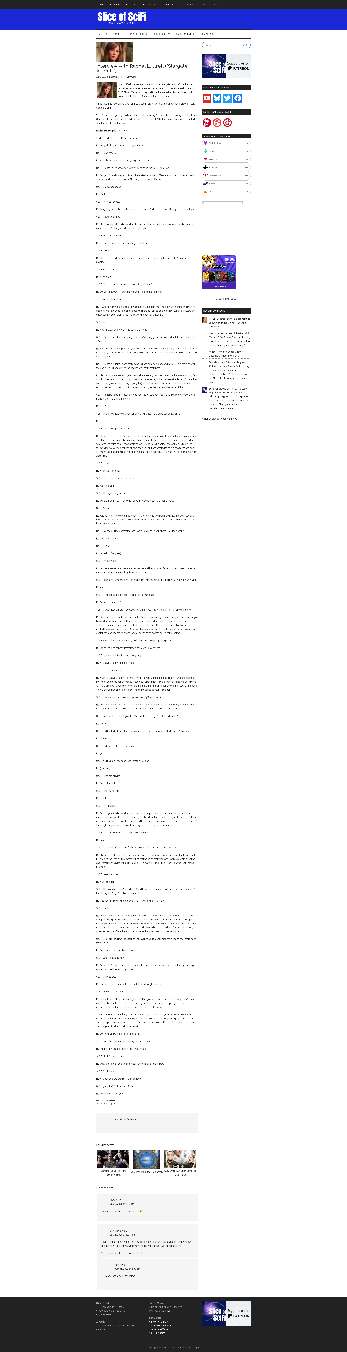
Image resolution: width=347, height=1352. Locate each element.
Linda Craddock (115, 77)
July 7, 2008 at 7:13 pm (122, 1203)
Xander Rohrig (216, 351)
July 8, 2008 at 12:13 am (123, 1234)
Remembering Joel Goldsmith (147, 1171)
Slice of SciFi (122, 18)
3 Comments (130, 77)
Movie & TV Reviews (226, 299)
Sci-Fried (165, 1310)
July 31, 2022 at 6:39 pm (127, 1268)
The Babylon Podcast (160, 1325)
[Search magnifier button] (247, 45)
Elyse (113, 1199)
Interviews (110, 1101)
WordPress (187, 1348)
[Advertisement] (201, 18)
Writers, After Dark (158, 1321)
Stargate (111, 1104)
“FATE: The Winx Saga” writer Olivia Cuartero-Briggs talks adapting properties (228, 392)
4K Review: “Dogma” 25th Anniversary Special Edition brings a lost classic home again (229, 366)
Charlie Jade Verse (158, 1329)
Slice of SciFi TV (157, 1333)
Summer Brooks (217, 388)
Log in (196, 1348)
